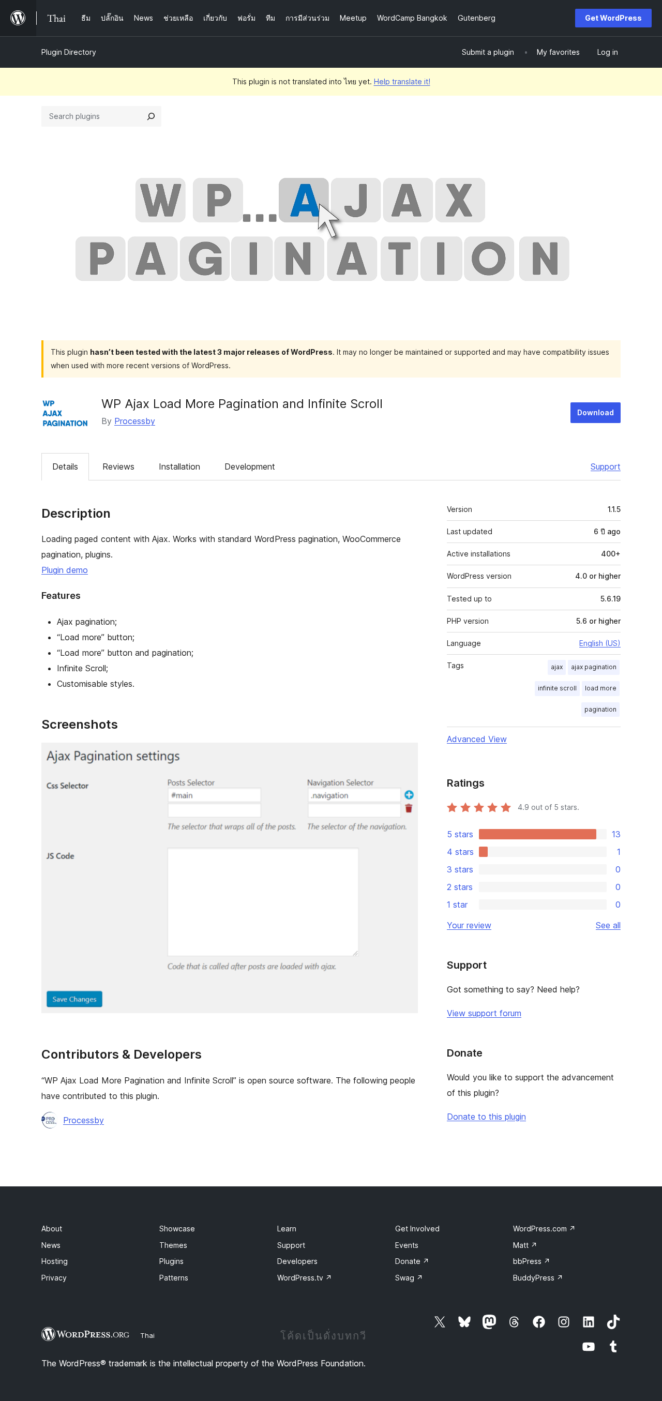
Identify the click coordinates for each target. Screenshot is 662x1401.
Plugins (171, 1261)
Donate (412, 1261)
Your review (469, 925)
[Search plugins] (151, 116)
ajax (557, 667)
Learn (286, 1228)
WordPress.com (544, 1228)
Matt (525, 1245)
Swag (409, 1277)
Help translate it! (402, 81)
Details (65, 466)
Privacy (54, 1277)
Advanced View (477, 739)
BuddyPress (538, 1277)
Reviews (118, 466)
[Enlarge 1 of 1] (404, 756)
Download (595, 412)
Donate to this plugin (486, 1116)
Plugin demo (64, 570)
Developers (297, 1261)
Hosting (54, 1261)
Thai (147, 1335)
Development (249, 466)
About (51, 1228)
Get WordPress (613, 17)
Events (406, 1245)
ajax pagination (593, 667)
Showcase (177, 1228)
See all (608, 925)
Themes (173, 1245)
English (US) (600, 643)
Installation (179, 466)
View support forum (484, 1013)
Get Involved (417, 1228)
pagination (600, 709)
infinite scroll (557, 688)
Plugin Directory (68, 52)
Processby (134, 421)
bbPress (531, 1261)
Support (606, 466)
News (51, 1245)
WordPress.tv (304, 1277)
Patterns (173, 1277)
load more (600, 688)
